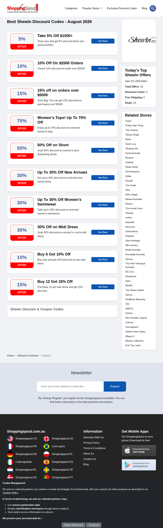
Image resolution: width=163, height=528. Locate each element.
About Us (88, 453)
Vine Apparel (131, 327)
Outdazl (129, 162)
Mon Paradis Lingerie (136, 317)
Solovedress (131, 231)
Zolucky (129, 322)
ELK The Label (132, 345)
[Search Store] (153, 8)
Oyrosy (129, 259)
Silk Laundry (131, 245)
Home (10, 355)
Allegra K (130, 336)
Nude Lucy (130, 144)
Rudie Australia (133, 250)
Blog (144, 8)
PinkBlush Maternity (135, 299)
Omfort (128, 313)
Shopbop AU (131, 148)
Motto (128, 139)
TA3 (127, 304)
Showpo (129, 213)
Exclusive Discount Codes (122, 8)
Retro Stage (131, 194)
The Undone (131, 130)
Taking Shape (132, 134)
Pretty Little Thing (134, 125)
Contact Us (89, 459)
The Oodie (130, 185)
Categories (71, 8)
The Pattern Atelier (134, 290)
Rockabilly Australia (135, 254)
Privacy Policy (91, 442)
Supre (128, 121)
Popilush (129, 236)
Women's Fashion (28, 355)
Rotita (128, 176)
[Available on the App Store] (139, 450)
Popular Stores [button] (91, 8)
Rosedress (130, 276)
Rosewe (129, 157)
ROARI (128, 285)
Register (115, 386)
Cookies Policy (10, 492)
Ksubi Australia (132, 153)
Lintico (128, 217)
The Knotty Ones (133, 208)
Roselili (129, 180)
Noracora (130, 226)
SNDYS (129, 308)
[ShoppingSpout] (22, 8)
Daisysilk (129, 222)
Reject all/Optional (73, 525)
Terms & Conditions (94, 448)
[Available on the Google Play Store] (139, 465)
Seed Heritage (132, 240)
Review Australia (133, 199)
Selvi (127, 281)
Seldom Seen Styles (135, 331)
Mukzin (129, 203)
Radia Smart (131, 167)
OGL (127, 190)
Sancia (128, 294)
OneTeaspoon (132, 171)
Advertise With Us (93, 437)
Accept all (94, 525)
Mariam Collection (134, 341)
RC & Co (129, 271)
